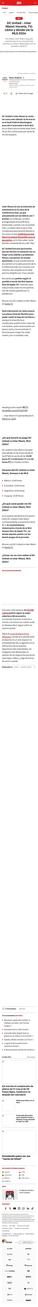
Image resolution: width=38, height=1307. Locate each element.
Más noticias (31, 1057)
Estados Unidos (26, 667)
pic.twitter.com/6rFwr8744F (15, 410)
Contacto (4, 1226)
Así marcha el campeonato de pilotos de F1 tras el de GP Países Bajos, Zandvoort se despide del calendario (17, 1090)
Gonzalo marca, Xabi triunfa (16, 1029)
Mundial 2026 (21, 12)
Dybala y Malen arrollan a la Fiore (18, 1039)
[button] (5, 94)
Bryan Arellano (15, 78)
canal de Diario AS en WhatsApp (15, 635)
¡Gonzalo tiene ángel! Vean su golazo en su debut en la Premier (18, 1034)
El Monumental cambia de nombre (18, 1049)
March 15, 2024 (9, 418)
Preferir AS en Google (25, 93)
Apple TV (9, 304)
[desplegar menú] (3, 2)
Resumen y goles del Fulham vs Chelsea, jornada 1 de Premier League (17, 1023)
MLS (4, 12)
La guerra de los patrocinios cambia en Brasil (15, 1045)
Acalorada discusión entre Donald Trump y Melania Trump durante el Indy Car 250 (25, 1118)
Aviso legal (12, 1226)
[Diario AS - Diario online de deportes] (19, 3)
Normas (22, 1009)
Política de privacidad (23, 1226)
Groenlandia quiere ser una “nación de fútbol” (16, 1157)
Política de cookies (7, 1228)
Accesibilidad (5, 1231)
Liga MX (11, 12)
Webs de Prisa (27, 1242)
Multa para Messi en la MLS (25, 1101)
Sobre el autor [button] (13, 83)
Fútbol (5, 8)
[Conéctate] (35, 3)
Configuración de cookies (22, 1228)
